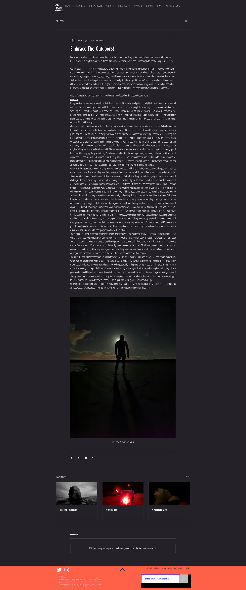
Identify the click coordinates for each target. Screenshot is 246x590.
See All (187, 476)
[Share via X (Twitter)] (78, 457)
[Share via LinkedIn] (85, 457)
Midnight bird (111, 509)
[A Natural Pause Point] (76, 493)
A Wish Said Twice (159, 509)
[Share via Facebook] (71, 457)
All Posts (59, 21)
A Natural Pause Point (68, 509)
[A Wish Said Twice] (169, 493)
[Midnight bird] (123, 493)
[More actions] (174, 40)
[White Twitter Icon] (59, 570)
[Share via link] (92, 457)
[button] (186, 21)
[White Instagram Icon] (67, 570)
